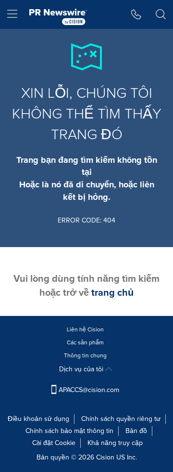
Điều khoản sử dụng (38, 419)
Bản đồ (136, 431)
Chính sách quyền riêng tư (121, 419)
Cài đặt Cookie (53, 443)
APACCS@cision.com (89, 390)
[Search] (160, 14)
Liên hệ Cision (85, 329)
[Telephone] (136, 14)
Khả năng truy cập (115, 443)
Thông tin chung (85, 355)
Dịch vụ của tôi (82, 369)
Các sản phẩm (85, 342)
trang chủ (112, 292)
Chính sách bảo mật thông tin (69, 431)
